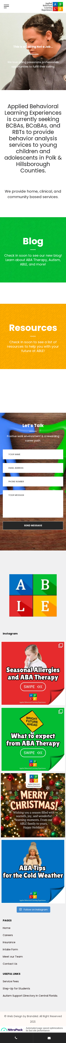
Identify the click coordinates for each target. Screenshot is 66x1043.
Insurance (9, 942)
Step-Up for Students (16, 988)
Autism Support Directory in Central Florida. (30, 996)
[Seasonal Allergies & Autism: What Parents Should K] (33, 673)
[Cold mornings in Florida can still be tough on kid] (33, 871)
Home (6, 928)
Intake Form (10, 949)
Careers (8, 935)
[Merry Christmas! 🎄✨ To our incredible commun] (33, 805)
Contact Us (10, 964)
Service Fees (11, 981)
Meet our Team (13, 956)
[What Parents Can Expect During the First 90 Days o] (33, 739)
